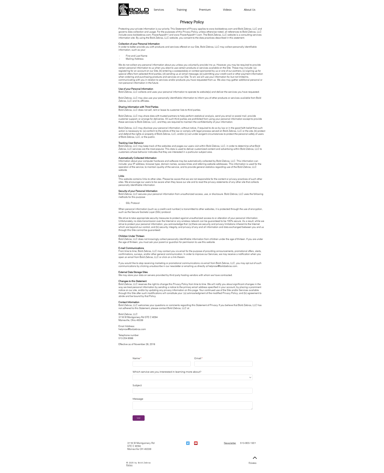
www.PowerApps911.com (188, 34)
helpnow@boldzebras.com (222, 266)
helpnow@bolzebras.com (132, 329)
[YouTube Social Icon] (196, 443)
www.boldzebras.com (221, 28)
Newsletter (230, 442)
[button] (254, 9)
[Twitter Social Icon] (188, 443)
